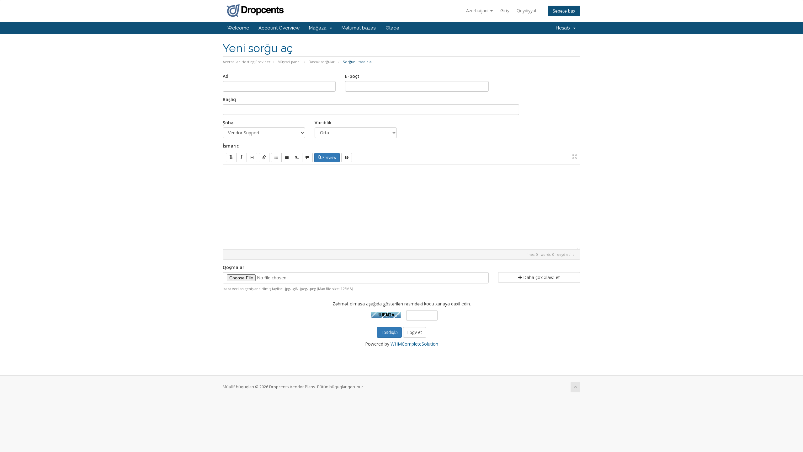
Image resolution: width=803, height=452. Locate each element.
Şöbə (228, 123)
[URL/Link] (264, 157)
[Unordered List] (276, 157)
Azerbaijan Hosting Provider (246, 61)
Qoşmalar (233, 267)
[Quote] (307, 157)
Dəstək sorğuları (322, 61)
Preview (329, 157)
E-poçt (352, 76)
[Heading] (252, 157)
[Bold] (231, 157)
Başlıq (229, 99)
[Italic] (241, 157)
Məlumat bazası (359, 28)
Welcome (238, 28)
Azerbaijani (478, 10)
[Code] (297, 157)
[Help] (346, 157)
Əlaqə (392, 28)
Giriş (504, 10)
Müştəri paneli (289, 61)
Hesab (564, 28)
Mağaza (319, 28)
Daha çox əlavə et (541, 277)
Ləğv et (414, 332)
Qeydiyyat (527, 10)
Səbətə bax (564, 11)
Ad (225, 76)
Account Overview (279, 28)
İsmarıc (231, 146)
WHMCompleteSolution (414, 344)
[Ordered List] (286, 157)
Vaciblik (323, 123)
